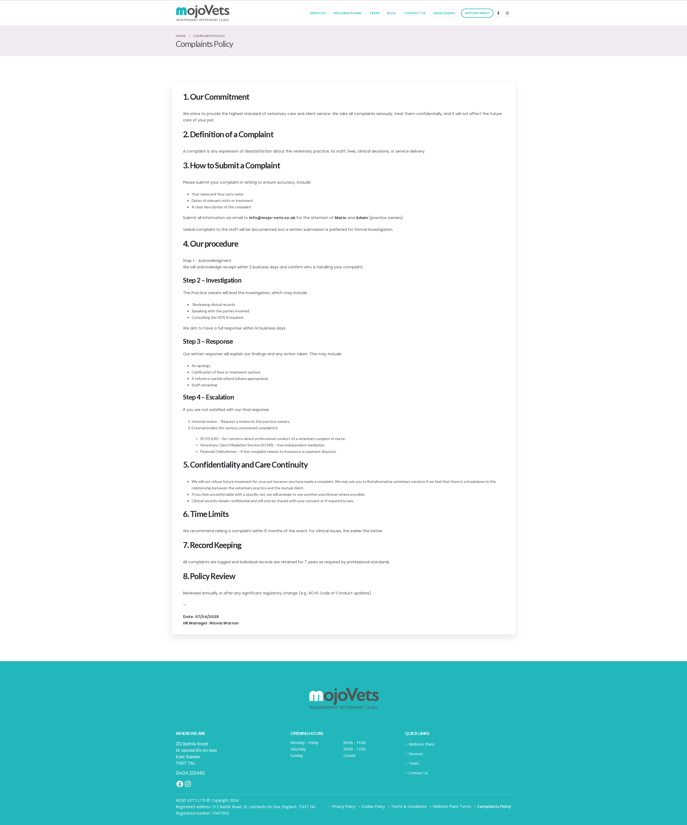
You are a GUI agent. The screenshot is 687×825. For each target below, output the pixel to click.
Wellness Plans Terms (452, 806)
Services (318, 13)
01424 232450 (444, 13)
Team (374, 13)
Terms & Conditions (409, 806)
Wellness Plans (347, 13)
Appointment (477, 13)
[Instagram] (507, 13)
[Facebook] (498, 13)
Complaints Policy (494, 806)
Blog (391, 13)
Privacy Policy (343, 806)
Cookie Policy (373, 806)
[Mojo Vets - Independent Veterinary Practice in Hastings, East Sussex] (202, 13)
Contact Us (415, 13)
